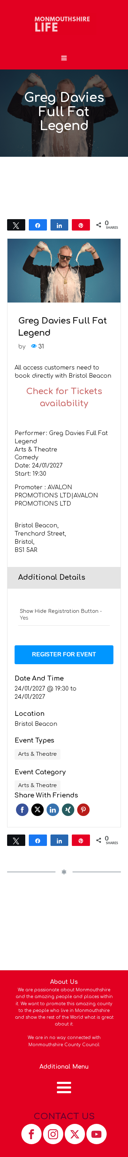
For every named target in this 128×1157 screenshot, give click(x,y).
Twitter (37, 810)
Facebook (22, 810)
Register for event (64, 654)
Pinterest (83, 810)
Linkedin (53, 810)
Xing (68, 810)
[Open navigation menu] (64, 59)
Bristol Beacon (36, 724)
